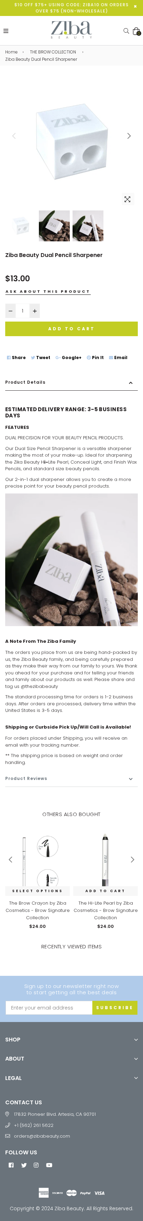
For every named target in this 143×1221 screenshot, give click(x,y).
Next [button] (129, 136)
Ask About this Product (48, 291)
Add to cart (105, 891)
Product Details (25, 382)
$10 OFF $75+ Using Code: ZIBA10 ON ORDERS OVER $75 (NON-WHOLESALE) (71, 8)
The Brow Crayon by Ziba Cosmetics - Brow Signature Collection (38, 910)
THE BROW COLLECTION (53, 52)
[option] (71, 142)
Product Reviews (26, 778)
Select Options (37, 891)
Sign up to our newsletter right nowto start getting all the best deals (71, 989)
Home (11, 52)
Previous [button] (14, 136)
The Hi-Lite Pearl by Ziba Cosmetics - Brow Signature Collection (106, 910)
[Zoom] (128, 199)
